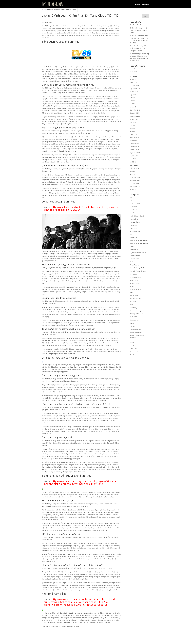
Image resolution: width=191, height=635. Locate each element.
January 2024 (134, 107)
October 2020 (134, 183)
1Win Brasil (133, 207)
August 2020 (134, 189)
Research (145, 4)
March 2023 (133, 134)
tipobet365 (133, 317)
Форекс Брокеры (135, 329)
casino (132, 246)
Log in (132, 346)
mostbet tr (133, 286)
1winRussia (133, 225)
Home (137, 4)
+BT (131, 198)
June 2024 (133, 98)
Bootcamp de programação (139, 240)
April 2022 (133, 162)
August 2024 (134, 92)
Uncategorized (63, 9)
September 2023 (135, 116)
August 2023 (134, 119)
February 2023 (134, 137)
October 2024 (134, 85)
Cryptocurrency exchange (138, 253)
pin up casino (134, 295)
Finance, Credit (134, 259)
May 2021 (133, 174)
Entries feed (133, 349)
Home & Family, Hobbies (138, 268)
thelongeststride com (137, 314)
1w (131, 201)
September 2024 (135, 88)
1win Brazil (133, 210)
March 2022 (133, 165)
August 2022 (134, 156)
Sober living (133, 308)
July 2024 (133, 95)
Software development (137, 311)
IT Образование (135, 277)
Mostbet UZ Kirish (135, 289)
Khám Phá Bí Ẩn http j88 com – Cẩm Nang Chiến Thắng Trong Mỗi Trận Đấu (139, 48)
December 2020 (135, 177)
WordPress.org (134, 355)
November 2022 (135, 147)
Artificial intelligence (136, 231)
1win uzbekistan (135, 222)
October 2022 (134, 150)
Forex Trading (134, 265)
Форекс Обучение (136, 332)
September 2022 (135, 153)
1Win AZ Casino (135, 204)
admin (46, 9)
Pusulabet (133, 302)
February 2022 (134, 168)
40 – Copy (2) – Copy (136, 25)
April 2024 (133, 104)
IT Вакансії (133, 274)
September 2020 (135, 186)
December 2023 (135, 110)
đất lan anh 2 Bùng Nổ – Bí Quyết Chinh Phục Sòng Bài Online (139, 30)
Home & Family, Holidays (138, 271)
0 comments (73, 9)
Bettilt (132, 234)
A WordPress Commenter (138, 69)
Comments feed (135, 352)
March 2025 (133, 82)
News (132, 292)
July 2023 (133, 122)
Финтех (132, 326)
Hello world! (133, 71)
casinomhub (134, 250)
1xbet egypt (133, 228)
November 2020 (135, 180)
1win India (133, 213)
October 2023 (134, 113)
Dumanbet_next (135, 256)
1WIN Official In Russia (137, 216)
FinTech (132, 262)
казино (132, 323)
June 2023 (133, 125)
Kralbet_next (134, 280)
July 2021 (133, 171)
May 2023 (133, 128)
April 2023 (133, 131)
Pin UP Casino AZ (135, 298)
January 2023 (134, 140)
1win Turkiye (134, 219)
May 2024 (133, 101)
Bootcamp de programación (139, 243)
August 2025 (134, 79)
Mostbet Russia (135, 283)
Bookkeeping (134, 237)
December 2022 (135, 143)
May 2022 (133, 159)
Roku (131, 305)
